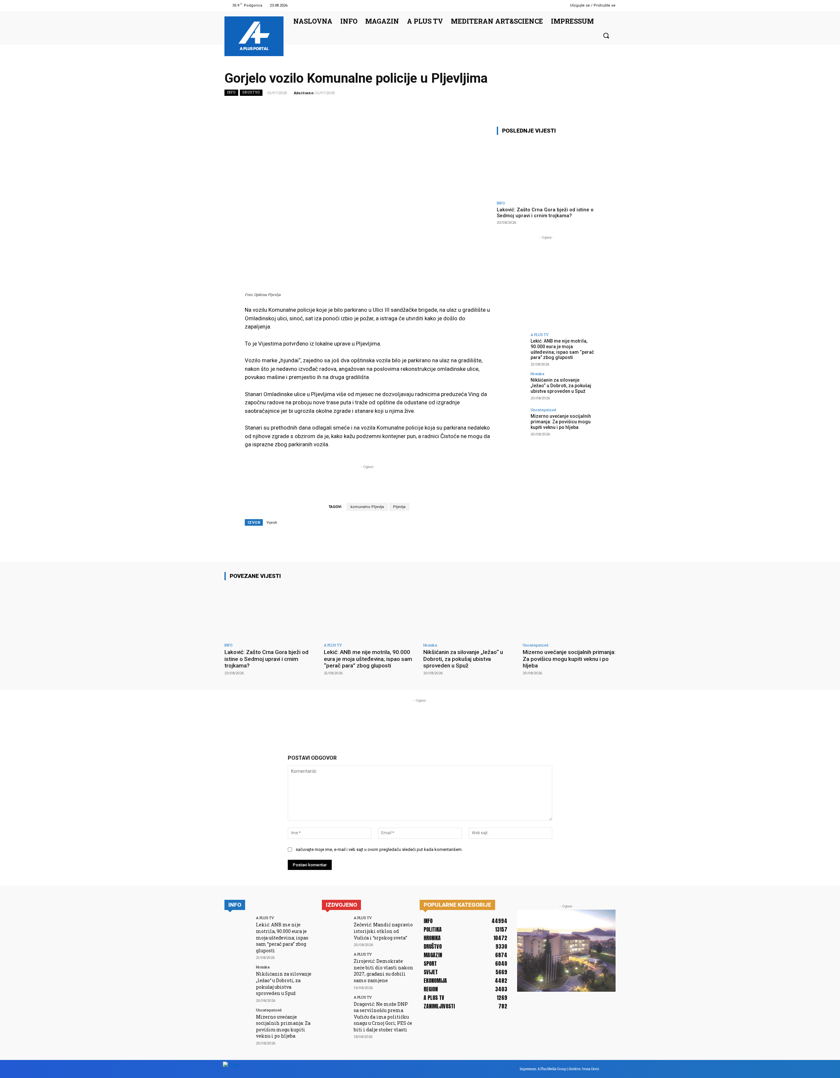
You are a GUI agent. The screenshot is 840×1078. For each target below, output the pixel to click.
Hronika (537, 373)
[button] (606, 35)
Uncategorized (543, 410)
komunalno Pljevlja (367, 507)
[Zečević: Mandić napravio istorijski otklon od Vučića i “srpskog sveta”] (335, 929)
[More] (609, 107)
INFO (231, 92)
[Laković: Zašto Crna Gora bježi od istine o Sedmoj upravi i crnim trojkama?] (546, 169)
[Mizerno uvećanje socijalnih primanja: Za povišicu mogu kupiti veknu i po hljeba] (511, 422)
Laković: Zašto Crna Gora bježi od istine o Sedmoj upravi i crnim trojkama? (545, 213)
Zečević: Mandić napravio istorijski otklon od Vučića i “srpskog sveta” (383, 931)
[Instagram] (551, 5)
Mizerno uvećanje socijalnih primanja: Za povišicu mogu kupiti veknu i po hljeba (561, 421)
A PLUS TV (540, 334)
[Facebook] (543, 5)
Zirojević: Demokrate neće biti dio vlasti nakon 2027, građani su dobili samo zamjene (383, 970)
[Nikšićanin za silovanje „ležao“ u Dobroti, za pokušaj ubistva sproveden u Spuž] (511, 386)
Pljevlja (399, 507)
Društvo (251, 92)
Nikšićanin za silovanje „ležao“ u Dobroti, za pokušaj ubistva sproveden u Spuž (561, 385)
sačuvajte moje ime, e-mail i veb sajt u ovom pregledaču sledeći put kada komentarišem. (379, 849)
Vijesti (271, 522)
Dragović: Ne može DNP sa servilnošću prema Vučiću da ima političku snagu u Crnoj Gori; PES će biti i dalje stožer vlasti (383, 1017)
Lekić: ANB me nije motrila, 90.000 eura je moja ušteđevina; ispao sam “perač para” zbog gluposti (562, 349)
